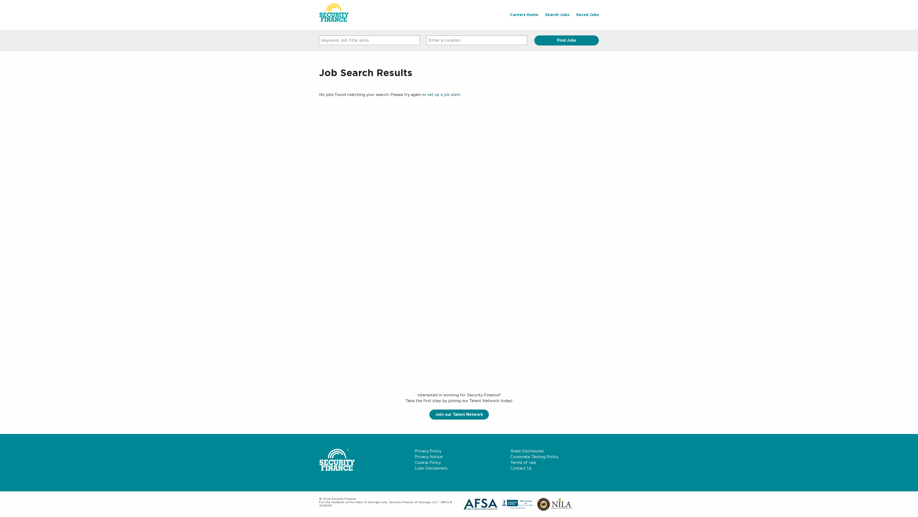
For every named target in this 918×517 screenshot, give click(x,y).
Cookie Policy (428, 462)
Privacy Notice (429, 457)
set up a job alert (443, 94)
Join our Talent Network (459, 414)
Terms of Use (523, 462)
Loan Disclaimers (431, 468)
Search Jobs (557, 14)
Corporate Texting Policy (534, 457)
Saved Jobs (587, 14)
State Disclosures (527, 451)
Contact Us (521, 468)
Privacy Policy (428, 451)
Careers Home (524, 14)
